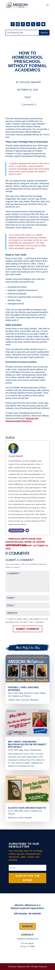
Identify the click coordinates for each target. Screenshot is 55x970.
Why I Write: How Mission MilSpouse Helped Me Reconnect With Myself (27, 744)
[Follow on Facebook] (13, 24)
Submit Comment (27, 628)
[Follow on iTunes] (38, 24)
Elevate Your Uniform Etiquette (27, 808)
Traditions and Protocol (21, 696)
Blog (21, 693)
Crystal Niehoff (30, 82)
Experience (28, 693)
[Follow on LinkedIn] (28, 24)
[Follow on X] (33, 24)
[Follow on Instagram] (18, 24)
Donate (27, 926)
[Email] (27, 530)
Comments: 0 (29, 104)
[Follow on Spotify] (43, 24)
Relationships (35, 750)
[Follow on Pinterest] (23, 24)
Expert (27, 97)
